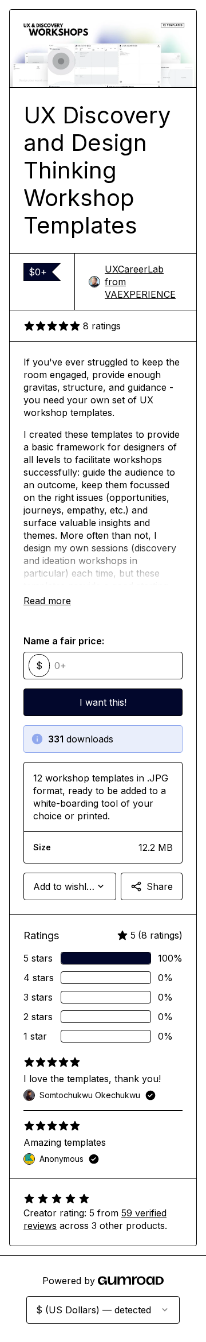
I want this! (103, 702)
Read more (47, 600)
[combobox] (69, 886)
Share (159, 886)
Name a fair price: (63, 641)
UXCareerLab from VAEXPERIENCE (140, 281)
